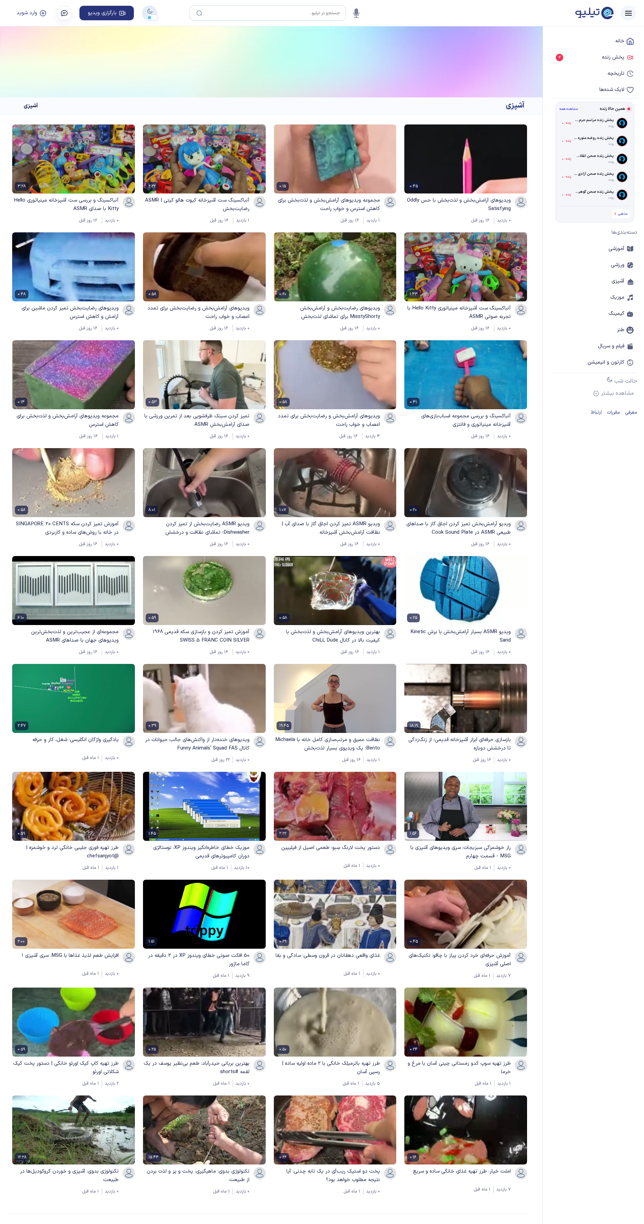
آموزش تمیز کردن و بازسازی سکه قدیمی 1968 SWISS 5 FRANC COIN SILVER (200, 636)
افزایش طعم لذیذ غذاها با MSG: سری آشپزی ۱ (70, 956)
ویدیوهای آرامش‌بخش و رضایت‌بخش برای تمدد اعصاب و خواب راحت (198, 312)
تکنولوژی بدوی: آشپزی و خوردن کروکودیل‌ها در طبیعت (69, 1176)
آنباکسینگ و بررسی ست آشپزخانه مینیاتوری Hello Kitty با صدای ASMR (66, 205)
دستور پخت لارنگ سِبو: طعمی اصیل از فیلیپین (330, 848)
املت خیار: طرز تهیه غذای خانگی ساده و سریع (462, 1171)
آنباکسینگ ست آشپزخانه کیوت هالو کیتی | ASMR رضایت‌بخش (197, 205)
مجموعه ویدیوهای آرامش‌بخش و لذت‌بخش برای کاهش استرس (68, 420)
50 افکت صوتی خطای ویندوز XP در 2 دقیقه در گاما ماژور (198, 960)
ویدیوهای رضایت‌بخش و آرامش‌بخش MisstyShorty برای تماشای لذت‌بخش (340, 312)
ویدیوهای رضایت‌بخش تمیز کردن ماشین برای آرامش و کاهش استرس (70, 312)
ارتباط (596, 412)
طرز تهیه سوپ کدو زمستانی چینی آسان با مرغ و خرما (459, 1068)
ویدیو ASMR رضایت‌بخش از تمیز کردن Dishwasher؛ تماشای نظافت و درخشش (207, 528)
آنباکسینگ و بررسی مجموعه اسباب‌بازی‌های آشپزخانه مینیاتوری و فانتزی (466, 420)
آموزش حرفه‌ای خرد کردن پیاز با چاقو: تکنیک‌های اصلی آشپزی (460, 960)
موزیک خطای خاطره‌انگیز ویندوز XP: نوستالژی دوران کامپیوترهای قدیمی (201, 852)
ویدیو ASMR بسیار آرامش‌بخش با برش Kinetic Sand (460, 636)
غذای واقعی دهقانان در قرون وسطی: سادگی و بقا (328, 956)
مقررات (613, 412)
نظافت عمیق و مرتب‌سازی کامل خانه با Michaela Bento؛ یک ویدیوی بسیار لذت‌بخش (327, 744)
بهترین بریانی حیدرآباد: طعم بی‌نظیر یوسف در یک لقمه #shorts (196, 1068)
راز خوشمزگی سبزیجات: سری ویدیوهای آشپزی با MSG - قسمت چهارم (460, 852)
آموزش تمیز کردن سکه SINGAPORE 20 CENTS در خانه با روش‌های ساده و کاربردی (67, 528)
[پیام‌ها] (64, 13)
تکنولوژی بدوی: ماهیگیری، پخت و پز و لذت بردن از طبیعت (198, 1176)
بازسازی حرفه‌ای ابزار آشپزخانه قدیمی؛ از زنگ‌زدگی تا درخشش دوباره (459, 744)
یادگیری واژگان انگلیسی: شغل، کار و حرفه (75, 740)
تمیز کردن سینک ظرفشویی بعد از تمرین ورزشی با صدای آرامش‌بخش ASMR (196, 420)
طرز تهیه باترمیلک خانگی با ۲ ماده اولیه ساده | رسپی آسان (331, 1068)
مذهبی (620, 213)
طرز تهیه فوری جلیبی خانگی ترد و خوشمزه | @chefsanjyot (72, 852)
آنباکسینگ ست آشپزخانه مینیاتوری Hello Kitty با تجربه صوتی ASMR (459, 312)
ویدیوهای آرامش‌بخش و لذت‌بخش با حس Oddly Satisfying (459, 205)
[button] (628, 13)
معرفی (631, 412)
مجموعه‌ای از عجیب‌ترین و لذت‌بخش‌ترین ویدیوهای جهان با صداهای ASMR (75, 636)
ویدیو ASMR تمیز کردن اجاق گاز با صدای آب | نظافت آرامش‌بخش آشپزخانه (331, 528)
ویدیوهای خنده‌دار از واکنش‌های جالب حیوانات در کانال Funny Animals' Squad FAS (197, 744)
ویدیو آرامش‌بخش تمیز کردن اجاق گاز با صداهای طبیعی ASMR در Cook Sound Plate (458, 528)
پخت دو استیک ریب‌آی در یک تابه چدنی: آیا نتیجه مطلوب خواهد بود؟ (333, 1176)
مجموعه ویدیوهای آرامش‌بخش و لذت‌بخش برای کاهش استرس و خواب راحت (329, 205)
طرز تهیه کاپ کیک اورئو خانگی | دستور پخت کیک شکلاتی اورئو (66, 1068)
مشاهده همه (568, 109)
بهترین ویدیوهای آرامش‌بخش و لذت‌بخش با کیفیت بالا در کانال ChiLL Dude (333, 636)
